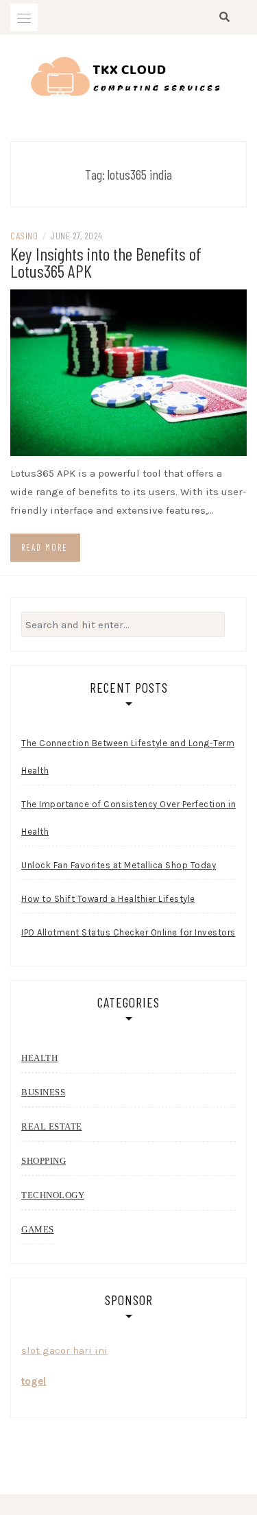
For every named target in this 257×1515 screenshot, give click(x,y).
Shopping (43, 1161)
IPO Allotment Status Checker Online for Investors (128, 932)
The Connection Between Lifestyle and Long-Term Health (127, 757)
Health (39, 1058)
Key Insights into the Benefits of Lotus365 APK (105, 262)
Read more (44, 547)
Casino (24, 235)
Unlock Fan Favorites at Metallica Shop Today (118, 865)
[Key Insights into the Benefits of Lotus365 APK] (128, 372)
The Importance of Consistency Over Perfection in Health (128, 818)
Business (43, 1092)
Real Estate (51, 1126)
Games (37, 1229)
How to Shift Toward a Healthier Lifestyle (108, 899)
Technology (52, 1195)
